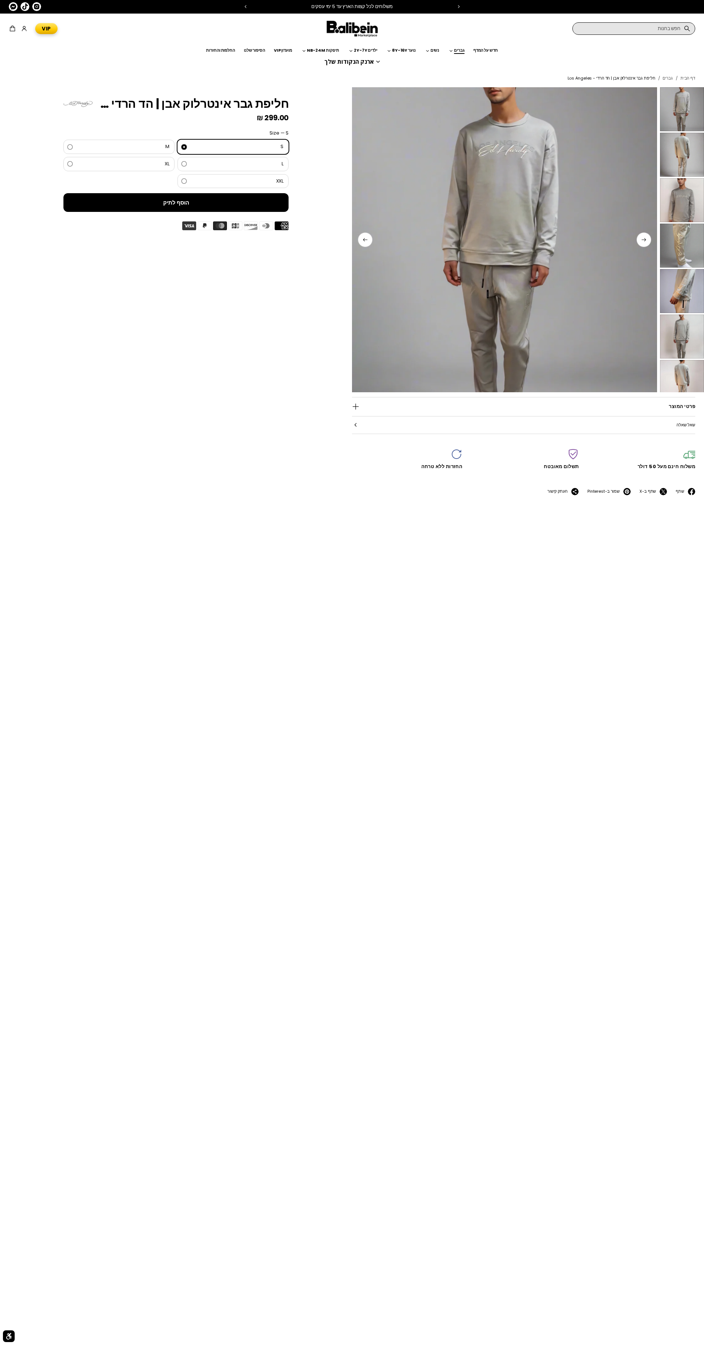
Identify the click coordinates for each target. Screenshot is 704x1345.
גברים (667, 78)
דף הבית (688, 78)
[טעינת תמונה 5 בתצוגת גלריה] (682, 291)
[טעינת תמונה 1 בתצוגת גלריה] (682, 109)
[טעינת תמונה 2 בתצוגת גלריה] (682, 155)
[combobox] (634, 28)
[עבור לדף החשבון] (24, 28)
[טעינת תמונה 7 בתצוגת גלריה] (682, 382)
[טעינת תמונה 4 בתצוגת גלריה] (682, 246)
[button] (13, 28)
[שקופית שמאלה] (644, 239)
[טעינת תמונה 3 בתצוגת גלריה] (682, 200)
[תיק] (13, 28)
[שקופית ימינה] (365, 239)
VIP (46, 28)
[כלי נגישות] (9, 1336)
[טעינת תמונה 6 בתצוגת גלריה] (682, 337)
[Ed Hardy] (78, 103)
